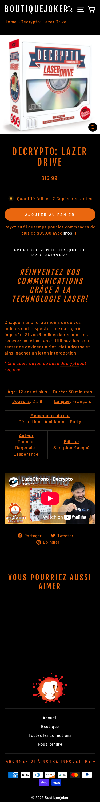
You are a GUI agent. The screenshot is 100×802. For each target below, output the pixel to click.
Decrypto (69, 363)
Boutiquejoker (37, 9)
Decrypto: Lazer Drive (43, 21)
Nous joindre (50, 744)
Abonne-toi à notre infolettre (48, 761)
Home (11, 21)
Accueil (50, 717)
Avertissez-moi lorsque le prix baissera (50, 252)
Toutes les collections (50, 735)
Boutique (50, 726)
